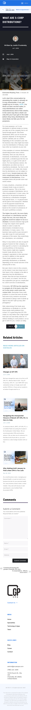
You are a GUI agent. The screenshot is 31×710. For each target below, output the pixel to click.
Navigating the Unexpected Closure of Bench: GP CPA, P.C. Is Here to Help (15, 418)
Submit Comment (20, 560)
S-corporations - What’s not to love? (20, 571)
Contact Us (11, 603)
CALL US (20, 326)
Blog (8, 59)
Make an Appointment (22, 9)
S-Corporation (14, 59)
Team (9, 629)
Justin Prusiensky (20, 45)
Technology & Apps (13, 626)
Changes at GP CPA (10, 372)
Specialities (11, 623)
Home (9, 619)
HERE (21, 104)
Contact (10, 652)
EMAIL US (11, 326)
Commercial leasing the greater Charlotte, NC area (11, 568)
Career (9, 648)
